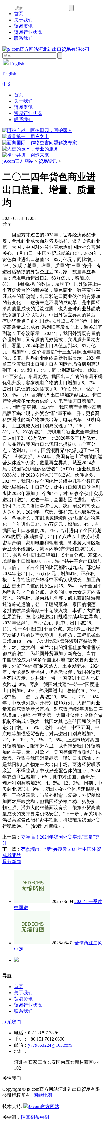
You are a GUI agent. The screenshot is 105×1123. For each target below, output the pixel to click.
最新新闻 (11, 861)
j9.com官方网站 (18, 161)
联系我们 (23, 38)
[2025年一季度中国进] (32, 901)
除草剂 (28, 1117)
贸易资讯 (23, 25)
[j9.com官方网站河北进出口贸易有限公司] (46, 49)
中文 (7, 84)
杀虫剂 (42, 1117)
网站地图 (43, 1095)
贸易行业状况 (28, 32)
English (16, 63)
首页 (18, 13)
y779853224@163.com (50, 1045)
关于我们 (23, 19)
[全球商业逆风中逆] (32, 942)
